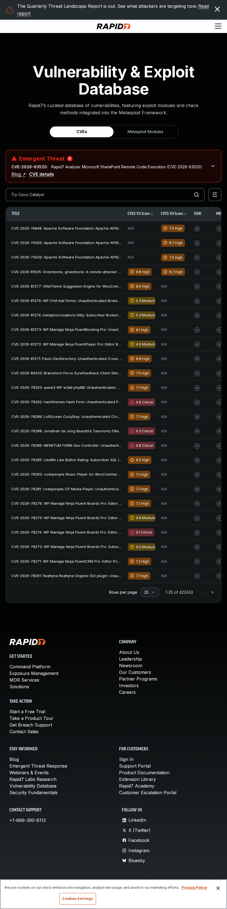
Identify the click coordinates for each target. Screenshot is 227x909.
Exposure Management (33, 673)
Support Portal (135, 766)
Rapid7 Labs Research (32, 779)
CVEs (81, 131)
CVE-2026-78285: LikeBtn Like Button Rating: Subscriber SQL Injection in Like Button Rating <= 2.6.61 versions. (106, 460)
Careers (127, 692)
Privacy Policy (194, 887)
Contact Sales (23, 731)
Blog (14, 759)
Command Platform (29, 666)
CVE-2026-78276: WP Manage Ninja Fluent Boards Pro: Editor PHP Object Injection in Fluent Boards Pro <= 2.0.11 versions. (116, 503)
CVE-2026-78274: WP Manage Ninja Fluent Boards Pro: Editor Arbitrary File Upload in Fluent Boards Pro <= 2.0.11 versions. (116, 532)
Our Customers (135, 672)
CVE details (41, 174)
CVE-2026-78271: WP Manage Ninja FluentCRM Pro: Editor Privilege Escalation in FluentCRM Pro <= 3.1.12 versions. (110, 561)
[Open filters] (214, 194)
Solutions (19, 686)
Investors (129, 685)
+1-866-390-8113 (27, 820)
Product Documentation (144, 772)
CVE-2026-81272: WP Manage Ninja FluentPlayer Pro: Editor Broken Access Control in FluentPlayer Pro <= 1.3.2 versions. (115, 344)
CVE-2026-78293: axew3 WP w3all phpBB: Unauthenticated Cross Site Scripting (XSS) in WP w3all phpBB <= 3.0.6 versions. (118, 387)
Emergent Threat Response (38, 766)
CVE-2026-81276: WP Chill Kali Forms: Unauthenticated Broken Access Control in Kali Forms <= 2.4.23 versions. (108, 300)
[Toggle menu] (218, 26)
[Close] (218, 888)
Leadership (130, 659)
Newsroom (130, 665)
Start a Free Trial (27, 711)
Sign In (126, 759)
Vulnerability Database (32, 786)
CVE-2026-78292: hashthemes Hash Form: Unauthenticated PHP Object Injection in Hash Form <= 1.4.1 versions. (108, 402)
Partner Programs (138, 679)
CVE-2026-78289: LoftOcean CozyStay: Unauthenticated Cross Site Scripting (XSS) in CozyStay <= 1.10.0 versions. (110, 416)
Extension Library (137, 779)
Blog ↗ (18, 174)
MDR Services (24, 680)
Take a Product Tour (31, 718)
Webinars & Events (29, 772)
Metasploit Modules (145, 131)
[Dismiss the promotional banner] (217, 9)
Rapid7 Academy (136, 786)
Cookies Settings (77, 899)
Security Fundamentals (33, 792)
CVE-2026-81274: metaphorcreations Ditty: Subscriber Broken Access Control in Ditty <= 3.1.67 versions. (101, 315)
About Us (129, 652)
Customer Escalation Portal (147, 792)
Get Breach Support (30, 725)
